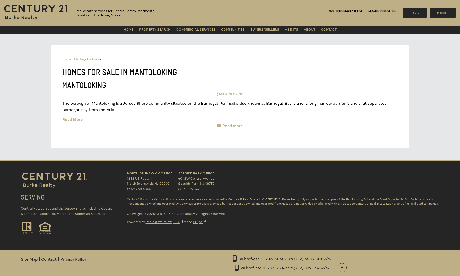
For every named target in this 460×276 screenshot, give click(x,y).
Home (128, 29)
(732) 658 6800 (341, 15)
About (309, 29)
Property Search (155, 29)
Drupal (198, 222)
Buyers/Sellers (264, 29)
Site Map (29, 259)
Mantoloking (84, 84)
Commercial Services (195, 29)
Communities (233, 29)
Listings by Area (86, 59)
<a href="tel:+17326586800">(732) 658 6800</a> (285, 258)
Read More (72, 119)
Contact (329, 29)
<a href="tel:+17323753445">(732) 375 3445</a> (285, 267)
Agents (291, 29)
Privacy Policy (73, 259)
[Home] (36, 21)
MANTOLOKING (231, 94)
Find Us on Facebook (342, 267)
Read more (232, 125)
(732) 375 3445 (379, 15)
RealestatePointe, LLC (163, 222)
